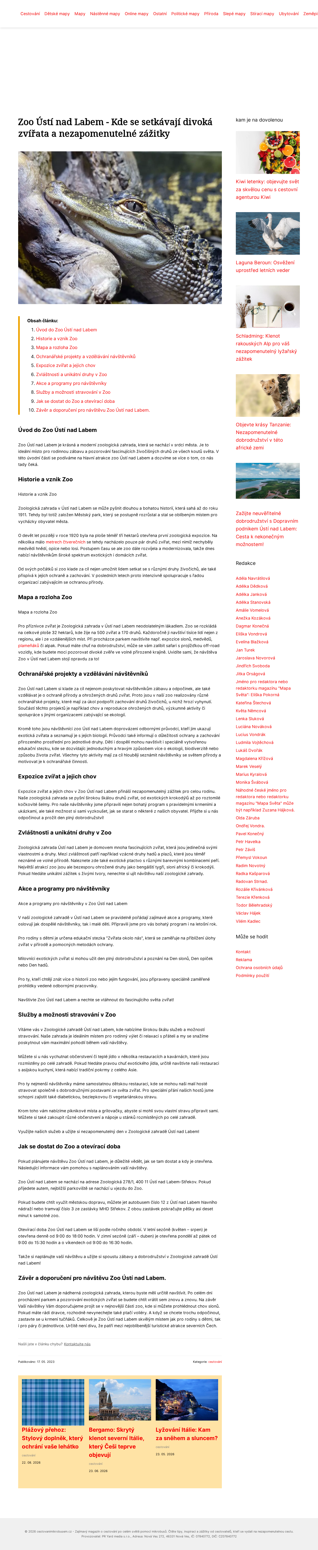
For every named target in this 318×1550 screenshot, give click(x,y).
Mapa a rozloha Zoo (56, 347)
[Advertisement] (159, 62)
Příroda (211, 13)
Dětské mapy (57, 13)
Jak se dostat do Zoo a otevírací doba (75, 401)
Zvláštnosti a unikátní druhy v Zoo (71, 374)
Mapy (79, 13)
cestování (215, 1361)
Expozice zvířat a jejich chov (65, 365)
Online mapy (137, 13)
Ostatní (160, 13)
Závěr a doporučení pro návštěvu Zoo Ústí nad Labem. (93, 410)
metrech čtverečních (65, 541)
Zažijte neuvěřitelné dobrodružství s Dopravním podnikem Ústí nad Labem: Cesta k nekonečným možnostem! (267, 528)
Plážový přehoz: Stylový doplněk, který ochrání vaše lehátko (52, 1438)
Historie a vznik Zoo (56, 338)
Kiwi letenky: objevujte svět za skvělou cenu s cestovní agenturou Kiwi (267, 189)
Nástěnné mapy (105, 13)
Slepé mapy (234, 13)
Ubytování (289, 13)
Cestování (30, 13)
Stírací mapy (262, 13)
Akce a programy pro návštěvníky (71, 383)
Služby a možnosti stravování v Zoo (73, 392)
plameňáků (28, 645)
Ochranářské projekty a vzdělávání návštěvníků (85, 356)
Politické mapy (185, 13)
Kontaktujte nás (77, 1344)
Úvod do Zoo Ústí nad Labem (66, 329)
